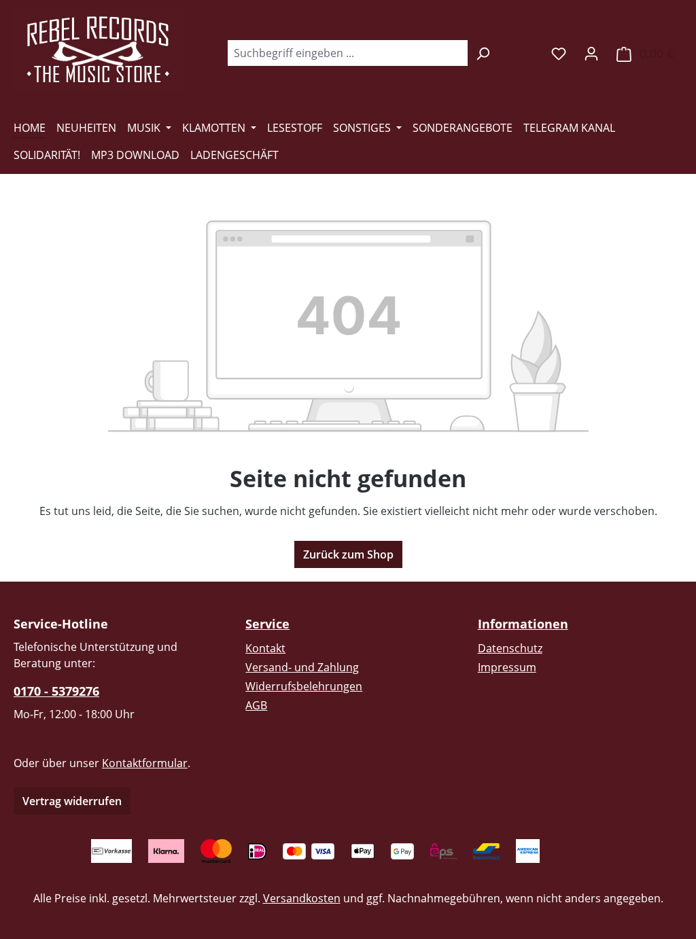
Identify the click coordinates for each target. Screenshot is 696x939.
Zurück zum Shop (348, 554)
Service (267, 624)
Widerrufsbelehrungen (303, 686)
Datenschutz (510, 648)
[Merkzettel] (558, 53)
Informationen (523, 624)
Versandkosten (302, 898)
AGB (256, 705)
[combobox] (347, 53)
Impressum (507, 667)
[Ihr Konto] (591, 53)
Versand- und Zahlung (302, 667)
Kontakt (265, 648)
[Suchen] (483, 53)
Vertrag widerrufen (72, 801)
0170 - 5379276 (56, 691)
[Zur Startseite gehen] (99, 50)
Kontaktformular (145, 763)
